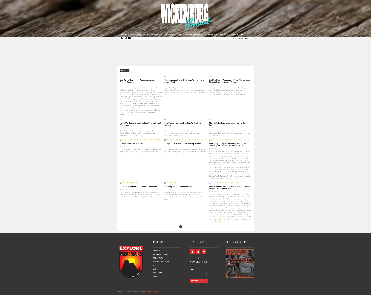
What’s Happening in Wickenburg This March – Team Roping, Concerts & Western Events (228, 145)
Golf (154, 269)
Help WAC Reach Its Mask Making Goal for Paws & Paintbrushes (140, 124)
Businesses (157, 273)
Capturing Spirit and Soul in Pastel (178, 187)
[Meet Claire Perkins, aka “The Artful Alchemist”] (129, 182)
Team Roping (155, 35)
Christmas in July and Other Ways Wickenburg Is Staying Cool (184, 81)
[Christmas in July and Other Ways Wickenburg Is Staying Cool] (177, 76)
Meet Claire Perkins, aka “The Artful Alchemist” (139, 187)
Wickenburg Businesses (194, 35)
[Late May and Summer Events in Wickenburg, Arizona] (173, 119)
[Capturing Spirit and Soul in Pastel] (170, 182)
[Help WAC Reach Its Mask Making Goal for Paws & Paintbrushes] (130, 119)
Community (211, 35)
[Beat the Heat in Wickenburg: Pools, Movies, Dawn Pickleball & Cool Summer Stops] (225, 76)
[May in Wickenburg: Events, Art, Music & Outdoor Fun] (215, 119)
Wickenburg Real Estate (173, 35)
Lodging (156, 265)
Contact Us (234, 35)
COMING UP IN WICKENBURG (132, 144)
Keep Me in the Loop (198, 281)
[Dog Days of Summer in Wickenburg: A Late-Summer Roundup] (139, 76)
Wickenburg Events (127, 35)
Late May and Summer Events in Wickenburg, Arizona (182, 124)
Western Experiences (161, 262)
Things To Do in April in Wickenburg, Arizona (182, 144)
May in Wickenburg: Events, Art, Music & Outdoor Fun (229, 124)
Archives (247, 38)
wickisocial (124, 85)
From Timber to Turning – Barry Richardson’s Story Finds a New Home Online (229, 188)
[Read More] (131, 114)
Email (192, 270)
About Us (235, 38)
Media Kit (241, 38)
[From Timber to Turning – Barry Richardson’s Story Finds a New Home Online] (224, 182)
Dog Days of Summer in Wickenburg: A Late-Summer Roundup (138, 81)
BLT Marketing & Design (152, 291)
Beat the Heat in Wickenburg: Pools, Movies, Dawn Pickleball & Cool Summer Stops (229, 81)
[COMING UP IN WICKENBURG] (140, 139)
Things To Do (141, 35)
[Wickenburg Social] (185, 30)
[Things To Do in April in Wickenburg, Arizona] (185, 139)
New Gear (223, 35)
